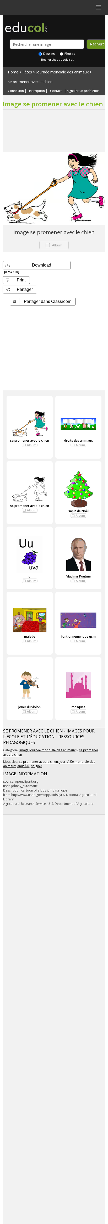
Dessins (48, 53)
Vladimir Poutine (78, 576)
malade (29, 636)
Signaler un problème (83, 91)
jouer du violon (29, 707)
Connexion (16, 91)
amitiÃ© (23, 766)
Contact (56, 91)
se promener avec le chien (30, 81)
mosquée (78, 707)
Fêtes (27, 72)
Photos (69, 53)
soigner (36, 766)
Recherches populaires (57, 59)
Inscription (37, 91)
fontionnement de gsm (78, 636)
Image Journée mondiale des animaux (47, 750)
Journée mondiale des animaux (62, 72)
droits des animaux (78, 440)
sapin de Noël (78, 511)
